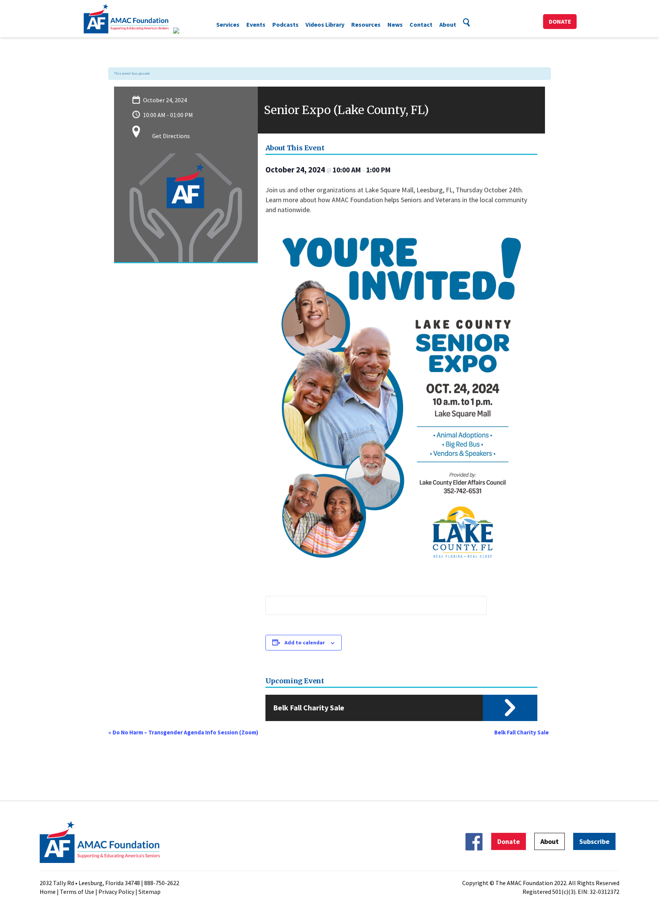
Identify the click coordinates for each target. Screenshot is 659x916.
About (447, 24)
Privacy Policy (116, 891)
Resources (366, 24)
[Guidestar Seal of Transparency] (185, 30)
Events (255, 24)
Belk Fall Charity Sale (308, 707)
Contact (421, 24)
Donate (560, 21)
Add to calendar (304, 642)
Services (227, 24)
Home (48, 891)
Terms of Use (77, 891)
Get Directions (171, 136)
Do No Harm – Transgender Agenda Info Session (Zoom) (183, 732)
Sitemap (149, 891)
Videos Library (324, 24)
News (395, 24)
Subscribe (594, 841)
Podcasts (285, 24)
